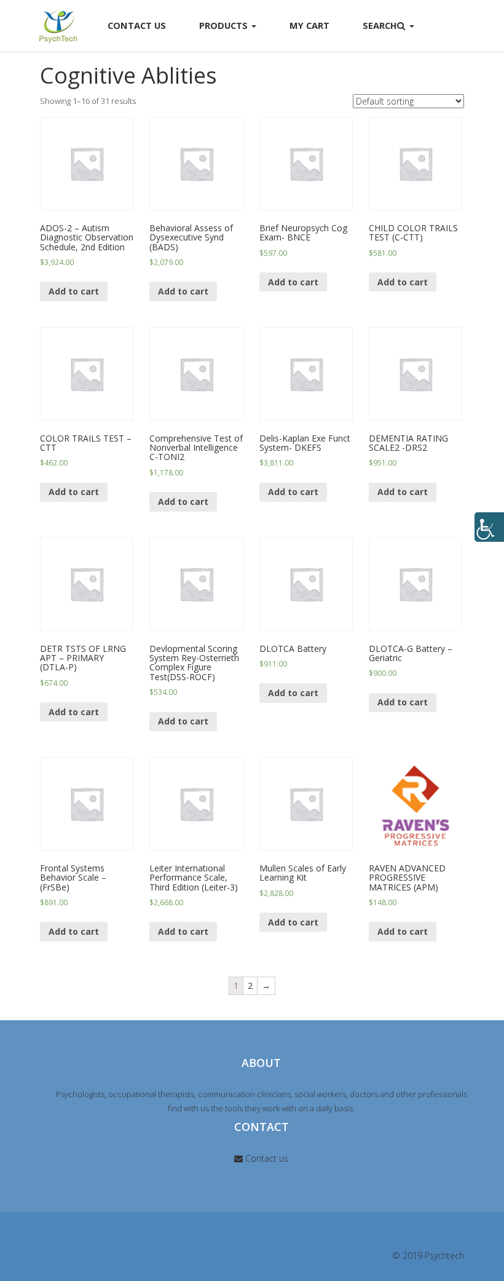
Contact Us (137, 25)
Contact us (265, 1158)
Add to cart (74, 291)
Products (224, 25)
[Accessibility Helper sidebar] (489, 527)
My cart (309, 25)
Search (380, 25)
